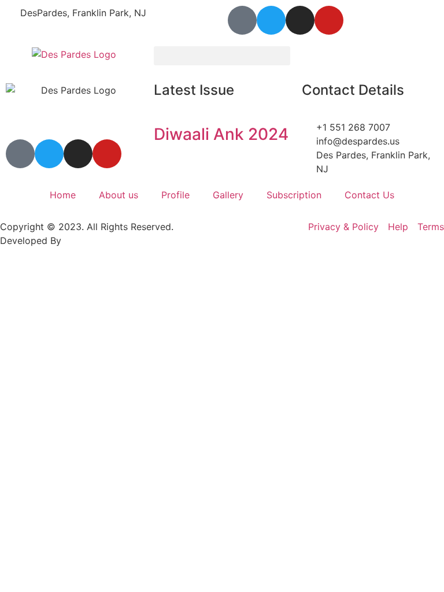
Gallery (228, 195)
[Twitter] (271, 20)
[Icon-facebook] (242, 20)
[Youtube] (328, 20)
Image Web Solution (107, 240)
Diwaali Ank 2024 (221, 134)
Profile (175, 195)
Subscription (294, 195)
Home (63, 195)
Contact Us (369, 195)
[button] (222, 55)
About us (118, 195)
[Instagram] (300, 20)
